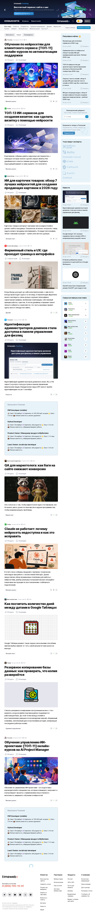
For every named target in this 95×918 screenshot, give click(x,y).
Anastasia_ (71, 308)
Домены (70, 891)
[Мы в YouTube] (15, 894)
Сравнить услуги (45, 884)
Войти (87, 21)
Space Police (72, 320)
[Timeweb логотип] (19, 877)
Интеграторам (58, 882)
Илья (69, 344)
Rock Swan (71, 338)
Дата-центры (85, 887)
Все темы (7, 26)
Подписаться (68, 133)
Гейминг (14, 29)
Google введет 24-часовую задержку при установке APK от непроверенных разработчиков (74, 236)
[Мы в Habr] (20, 894)
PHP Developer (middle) (17, 410)
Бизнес (6, 29)
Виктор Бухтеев (73, 326)
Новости (16, 26)
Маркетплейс (36, 21)
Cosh (69, 350)
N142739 (15, 907)
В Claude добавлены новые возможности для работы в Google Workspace (75, 262)
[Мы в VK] (9, 894)
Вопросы (25, 21)
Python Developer (15, 422)
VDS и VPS (71, 882)
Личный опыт (23, 29)
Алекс (70, 356)
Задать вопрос (70, 27)
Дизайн (49, 26)
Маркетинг (57, 26)
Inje (69, 332)
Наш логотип (58, 885)
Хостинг (70, 879)
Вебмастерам (58, 879)
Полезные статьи (86, 891)
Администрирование (37, 26)
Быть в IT (45, 29)
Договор (43, 903)
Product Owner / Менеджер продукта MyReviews (28, 433)
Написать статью (84, 27)
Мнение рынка (35, 29)
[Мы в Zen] (30, 894)
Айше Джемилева (73, 314)
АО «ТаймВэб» (14, 903)
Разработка (25, 26)
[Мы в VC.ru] (25, 894)
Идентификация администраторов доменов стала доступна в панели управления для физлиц (75, 210)
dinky (70, 303)
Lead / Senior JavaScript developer (22, 445)
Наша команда (85, 884)
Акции (42, 909)
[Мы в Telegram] (4, 894)
